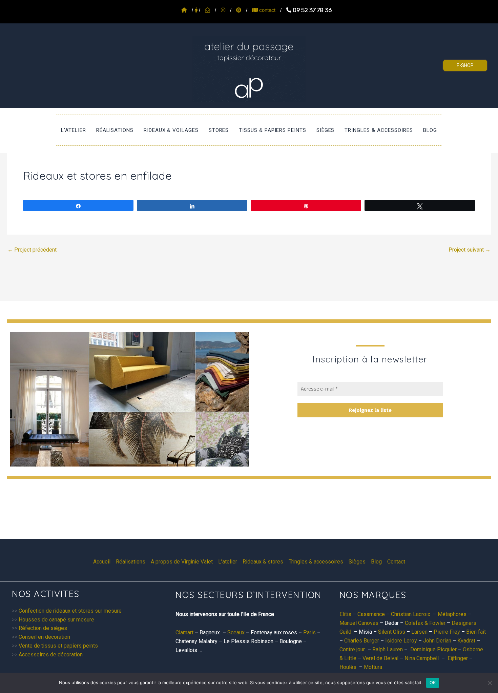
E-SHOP (465, 65)
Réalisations (114, 130)
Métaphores (452, 614)
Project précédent (32, 250)
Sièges (325, 130)
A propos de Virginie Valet (182, 561)
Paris (309, 632)
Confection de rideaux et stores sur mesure (70, 611)
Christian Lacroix (410, 614)
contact (266, 10)
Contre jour (352, 649)
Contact (396, 561)
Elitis (345, 614)
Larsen (419, 632)
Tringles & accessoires (379, 130)
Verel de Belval (380, 658)
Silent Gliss (391, 632)
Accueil (101, 561)
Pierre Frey (447, 632)
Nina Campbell (421, 658)
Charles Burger (361, 640)
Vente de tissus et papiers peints (58, 645)
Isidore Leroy (401, 640)
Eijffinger (458, 658)
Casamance (371, 614)
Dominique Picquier (433, 649)
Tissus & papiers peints (272, 130)
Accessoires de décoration (51, 654)
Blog (430, 130)
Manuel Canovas (358, 623)
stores (219, 130)
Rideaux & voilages (171, 130)
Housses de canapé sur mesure (56, 619)
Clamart (184, 632)
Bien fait (476, 632)
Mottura (373, 667)
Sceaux (236, 632)
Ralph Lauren (387, 649)
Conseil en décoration (44, 637)
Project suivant (470, 250)
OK (433, 682)
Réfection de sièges (43, 628)
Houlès (347, 667)
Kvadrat (466, 640)
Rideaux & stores (263, 561)
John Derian (437, 640)
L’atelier (73, 130)
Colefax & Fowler (425, 623)
